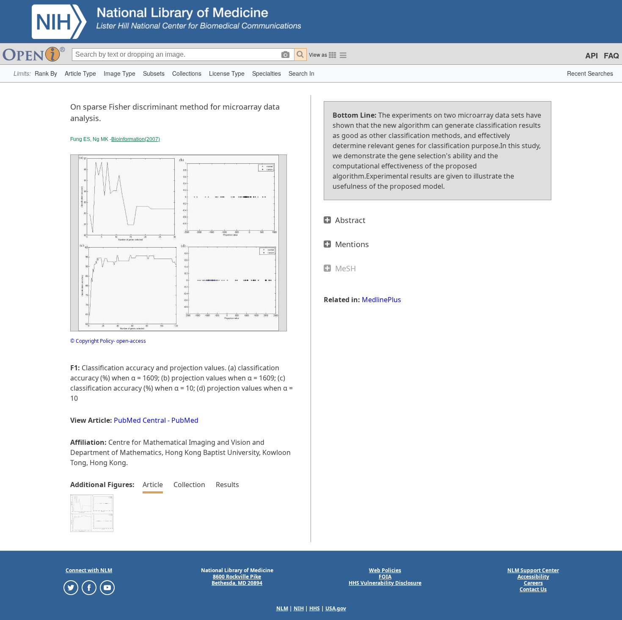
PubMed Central (140, 420)
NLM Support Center (533, 570)
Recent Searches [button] (590, 73)
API (591, 55)
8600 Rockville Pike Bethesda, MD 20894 (237, 580)
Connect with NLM (89, 570)
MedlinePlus (381, 299)
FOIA (385, 576)
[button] (46, 73)
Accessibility (533, 576)
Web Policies (385, 570)
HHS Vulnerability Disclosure (385, 583)
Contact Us (533, 589)
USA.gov (335, 608)
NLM (282, 608)
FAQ (611, 55)
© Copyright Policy (91, 340)
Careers (533, 583)
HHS (314, 608)
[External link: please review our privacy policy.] (70, 587)
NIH (299, 608)
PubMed (184, 420)
